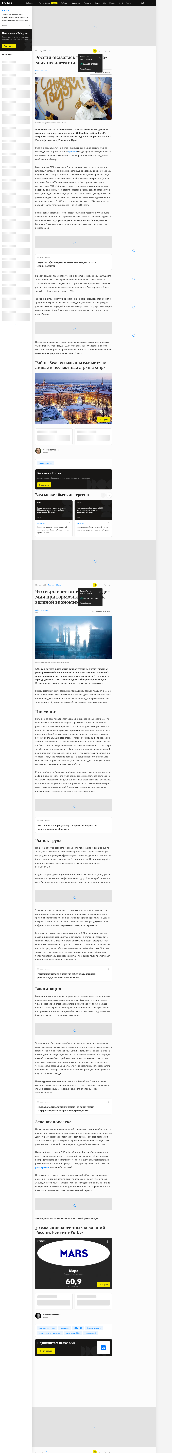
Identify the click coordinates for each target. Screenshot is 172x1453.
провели (72, 151)
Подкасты (87, 3)
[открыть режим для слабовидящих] (95, 51)
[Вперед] (116, 437)
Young (128, 3)
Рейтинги (64, 3)
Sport (121, 3)
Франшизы (76, 3)
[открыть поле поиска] (152, 3)
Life (104, 3)
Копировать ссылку (102, 72)
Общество (80, 523)
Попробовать (85, 69)
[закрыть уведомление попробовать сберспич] (100, 58)
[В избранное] (69, 523)
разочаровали (42, 1167)
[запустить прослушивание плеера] (100, 51)
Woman (112, 3)
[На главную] (7, 3)
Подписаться (44, 485)
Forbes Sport (41, 523)
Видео (97, 3)
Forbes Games (47, 3)
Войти (143, 3)
